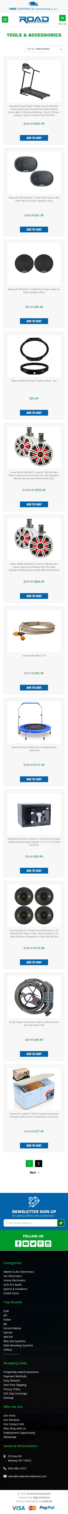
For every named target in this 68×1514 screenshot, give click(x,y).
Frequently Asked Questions (21, 1372)
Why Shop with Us (14, 1428)
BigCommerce (41, 1497)
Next (33, 1172)
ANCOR (8, 1336)
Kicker (7, 1319)
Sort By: (30, 49)
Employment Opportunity (19, 1432)
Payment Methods (15, 1376)
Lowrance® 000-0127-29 (34, 655)
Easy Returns (11, 1380)
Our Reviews (11, 1419)
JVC (5, 1315)
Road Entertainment (39, 1493)
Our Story (9, 1415)
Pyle (6, 1311)
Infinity (7, 1349)
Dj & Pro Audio (12, 1284)
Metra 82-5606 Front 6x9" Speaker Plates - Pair (34, 380)
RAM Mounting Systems (18, 1345)
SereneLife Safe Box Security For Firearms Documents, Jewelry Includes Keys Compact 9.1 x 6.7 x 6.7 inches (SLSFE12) (34, 842)
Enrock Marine (12, 1328)
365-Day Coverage (15, 1393)
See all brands (11, 1354)
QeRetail (47, 1501)
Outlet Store (11, 1293)
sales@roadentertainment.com (27, 1476)
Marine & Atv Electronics (18, 1271)
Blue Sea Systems (14, 1341)
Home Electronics (14, 1280)
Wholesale (9, 1437)
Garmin (7, 1332)
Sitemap (8, 1397)
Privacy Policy (11, 1389)
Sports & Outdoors (15, 1289)
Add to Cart (34, 138)
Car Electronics (12, 1276)
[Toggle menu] (5, 19)
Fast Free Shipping (14, 1385)
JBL (5, 1324)
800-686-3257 (17, 1468)
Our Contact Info (13, 1424)
